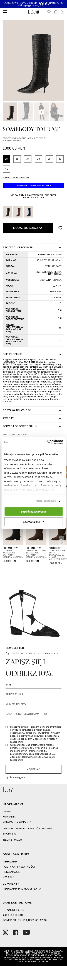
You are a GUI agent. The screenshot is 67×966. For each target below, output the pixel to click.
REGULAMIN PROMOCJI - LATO (22, 888)
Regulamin (10, 861)
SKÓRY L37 (10, 833)
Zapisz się (33, 769)
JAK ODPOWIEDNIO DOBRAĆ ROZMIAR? (27, 828)
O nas (7, 811)
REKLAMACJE (11, 872)
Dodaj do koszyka (27, 227)
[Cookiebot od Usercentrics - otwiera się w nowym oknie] (48, 442)
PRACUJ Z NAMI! (13, 840)
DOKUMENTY (11, 883)
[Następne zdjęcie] (60, 60)
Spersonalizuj (31, 521)
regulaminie (43, 733)
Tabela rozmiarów (16, 177)
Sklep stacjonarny (17, 822)
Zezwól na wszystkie (33, 511)
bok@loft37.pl (13, 910)
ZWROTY (8, 877)
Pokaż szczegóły (45, 500)
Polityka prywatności (19, 866)
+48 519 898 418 (13, 915)
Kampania (9, 816)
